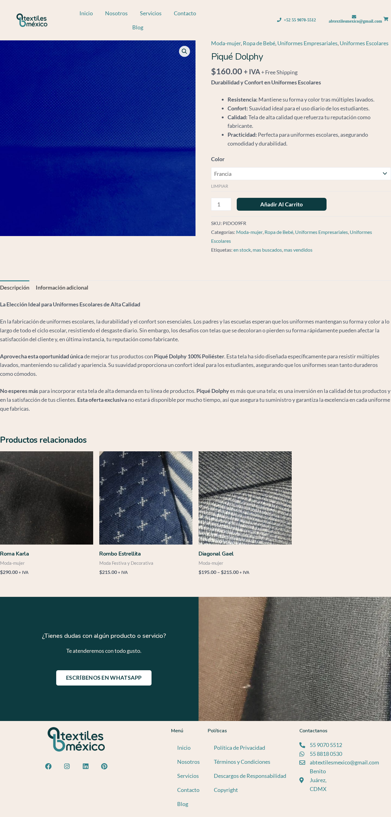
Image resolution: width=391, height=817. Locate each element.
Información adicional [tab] (62, 287)
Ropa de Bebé (259, 43)
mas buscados (267, 250)
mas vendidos (298, 250)
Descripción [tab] (14, 287)
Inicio (86, 13)
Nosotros (116, 13)
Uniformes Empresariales (307, 43)
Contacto (185, 13)
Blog (137, 27)
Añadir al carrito (281, 204)
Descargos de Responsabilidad (250, 775)
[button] (184, 51)
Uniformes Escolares (364, 43)
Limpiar (219, 186)
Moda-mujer (226, 43)
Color (218, 159)
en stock (242, 250)
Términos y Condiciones (242, 761)
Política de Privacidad (239, 747)
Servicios (151, 13)
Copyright (226, 789)
